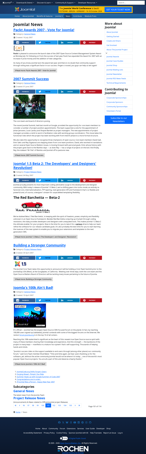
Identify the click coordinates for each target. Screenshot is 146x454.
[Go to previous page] (20, 405)
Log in (120, 433)
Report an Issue (109, 433)
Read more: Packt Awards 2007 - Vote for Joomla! (36, 70)
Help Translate (96, 433)
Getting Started (113, 36)
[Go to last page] (79, 405)
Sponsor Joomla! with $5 (78, 433)
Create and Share (114, 41)
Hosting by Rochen (73, 453)
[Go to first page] (15, 405)
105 (70, 405)
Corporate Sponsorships (116, 98)
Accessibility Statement (32, 433)
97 (28, 405)
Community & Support (64, 2)
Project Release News (32, 172)
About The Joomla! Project (117, 49)
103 (59, 405)
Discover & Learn (44, 2)
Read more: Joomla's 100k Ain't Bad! (30, 364)
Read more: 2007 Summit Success (29, 155)
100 (42, 405)
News (68, 16)
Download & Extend (24, 2)
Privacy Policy (49, 433)
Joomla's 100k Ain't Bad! (33, 287)
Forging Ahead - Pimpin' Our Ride (30, 374)
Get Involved (112, 45)
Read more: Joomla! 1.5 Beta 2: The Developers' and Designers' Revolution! (46, 237)
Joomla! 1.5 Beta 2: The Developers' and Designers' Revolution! (54, 165)
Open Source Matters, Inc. (70, 443)
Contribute (77, 16)
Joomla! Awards (113, 56)
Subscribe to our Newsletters (119, 120)
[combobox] (131, 3)
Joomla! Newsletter (114, 74)
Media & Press (90, 16)
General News (29, 34)
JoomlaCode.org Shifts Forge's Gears (31, 371)
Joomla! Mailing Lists (115, 70)
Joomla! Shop (112, 65)
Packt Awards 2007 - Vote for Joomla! (43, 29)
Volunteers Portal (114, 111)
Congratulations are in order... (29, 379)
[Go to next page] (75, 405)
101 (48, 405)
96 (24, 405)
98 (33, 405)
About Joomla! (28, 16)
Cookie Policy (61, 433)
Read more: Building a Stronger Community (34, 279)
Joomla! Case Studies (115, 61)
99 (38, 405)
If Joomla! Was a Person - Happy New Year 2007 (36, 382)
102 (53, 405)
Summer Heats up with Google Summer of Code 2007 (38, 377)
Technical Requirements (116, 83)
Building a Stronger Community (39, 245)
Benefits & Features (45, 16)
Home (17, 16)
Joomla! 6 (59, 16)
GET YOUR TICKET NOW (118, 9)
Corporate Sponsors (115, 102)
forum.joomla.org (26, 335)
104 (64, 405)
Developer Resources (87, 2)
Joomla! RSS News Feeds (116, 78)
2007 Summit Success (31, 78)
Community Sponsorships (117, 106)
